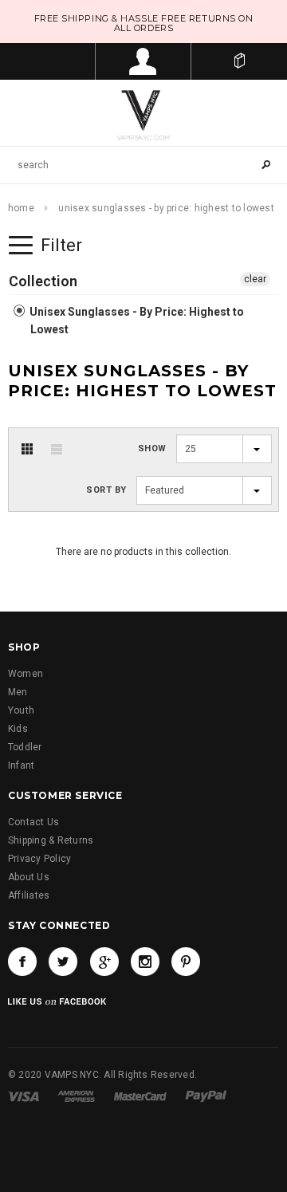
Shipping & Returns (50, 840)
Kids (18, 728)
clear (255, 279)
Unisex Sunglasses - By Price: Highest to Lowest (135, 320)
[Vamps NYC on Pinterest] (185, 961)
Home (21, 208)
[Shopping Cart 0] (239, 61)
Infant (21, 765)
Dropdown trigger (143, 61)
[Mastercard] (140, 1096)
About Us (28, 877)
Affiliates (28, 895)
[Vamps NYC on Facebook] (22, 961)
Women (25, 673)
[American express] (76, 1096)
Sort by (106, 490)
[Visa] (23, 1096)
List (56, 448)
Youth (21, 710)
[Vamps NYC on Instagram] (145, 961)
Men (18, 692)
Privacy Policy (39, 858)
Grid (27, 448)
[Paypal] (206, 1096)
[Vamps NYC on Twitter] (63, 961)
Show (152, 448)
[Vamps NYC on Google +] (104, 961)
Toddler (25, 747)
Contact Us (33, 822)
